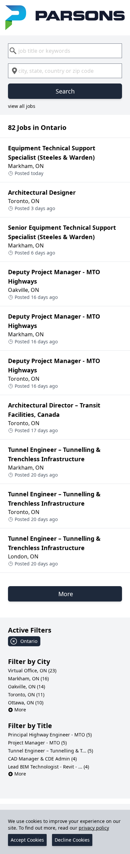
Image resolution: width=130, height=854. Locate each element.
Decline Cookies (72, 840)
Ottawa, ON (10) (25, 702)
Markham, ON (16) (28, 678)
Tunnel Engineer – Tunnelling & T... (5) (50, 750)
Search (65, 91)
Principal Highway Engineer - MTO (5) (50, 734)
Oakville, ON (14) (26, 686)
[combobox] (65, 50)
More (20, 709)
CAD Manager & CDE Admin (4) (42, 758)
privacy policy (94, 828)
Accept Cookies (27, 840)
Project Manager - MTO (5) (37, 742)
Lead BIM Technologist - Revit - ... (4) (48, 766)
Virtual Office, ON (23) (32, 670)
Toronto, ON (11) (26, 694)
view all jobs (21, 106)
